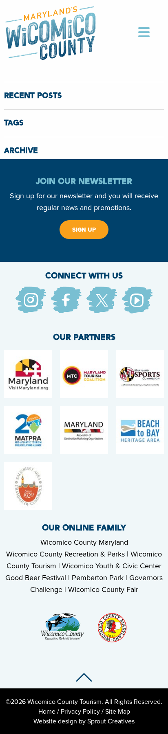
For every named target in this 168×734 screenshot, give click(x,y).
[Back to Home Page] (50, 31)
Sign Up (84, 229)
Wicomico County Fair (103, 589)
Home (46, 711)
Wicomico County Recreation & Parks (65, 554)
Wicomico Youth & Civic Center (111, 566)
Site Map (117, 711)
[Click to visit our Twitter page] (101, 299)
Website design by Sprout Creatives (84, 720)
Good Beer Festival (35, 577)
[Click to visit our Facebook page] (66, 299)
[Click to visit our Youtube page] (137, 299)
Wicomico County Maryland (84, 542)
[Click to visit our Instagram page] (30, 299)
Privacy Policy (80, 711)
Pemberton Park (98, 577)
